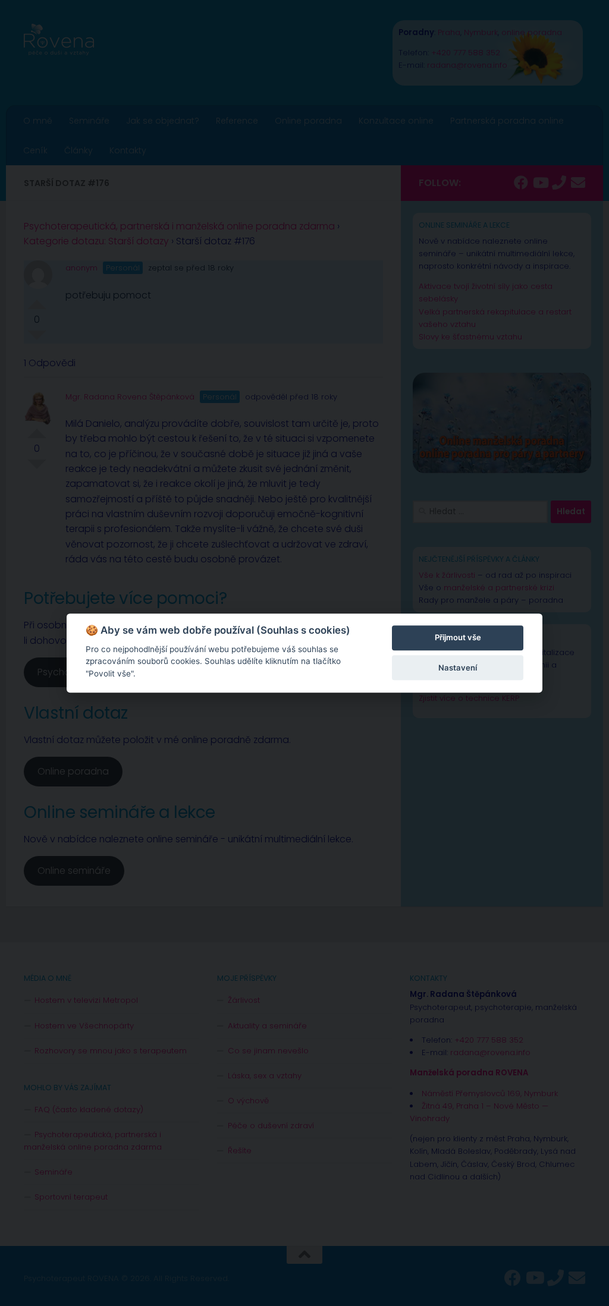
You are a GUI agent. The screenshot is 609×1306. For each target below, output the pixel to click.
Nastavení (457, 667)
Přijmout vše (458, 638)
